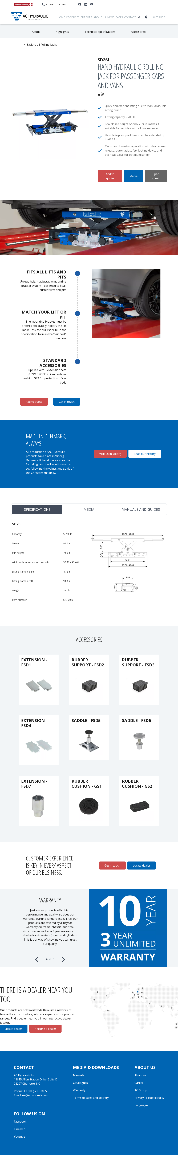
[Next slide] (63, 959)
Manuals (78, 1075)
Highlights (62, 32)
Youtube (19, 1136)
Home (61, 17)
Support (86, 17)
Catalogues (80, 1083)
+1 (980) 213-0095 (56, 4)
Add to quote (110, 176)
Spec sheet (155, 176)
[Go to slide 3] (53, 959)
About (36, 32)
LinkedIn (19, 1129)
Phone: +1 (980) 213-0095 (30, 1091)
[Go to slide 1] (46, 959)
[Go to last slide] (37, 959)
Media (133, 176)
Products (72, 17)
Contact (130, 17)
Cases (119, 17)
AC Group (141, 1090)
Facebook (20, 1121)
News (110, 17)
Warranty (79, 1090)
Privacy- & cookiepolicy (149, 1098)
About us (100, 17)
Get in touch (67, 402)
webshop (159, 17)
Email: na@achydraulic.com (31, 1095)
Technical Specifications (100, 32)
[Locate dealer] (146, 17)
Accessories (138, 32)
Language (141, 1105)
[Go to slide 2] (50, 959)
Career (139, 1083)
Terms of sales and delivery (91, 1098)
